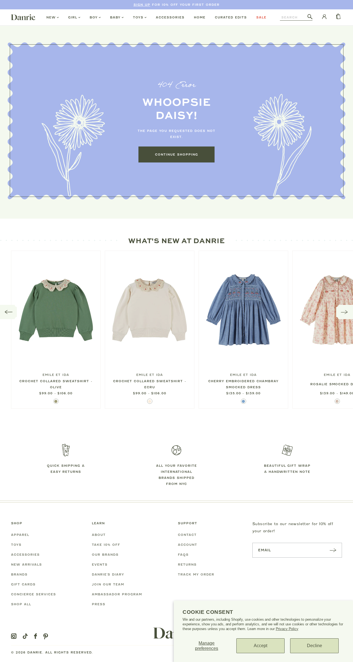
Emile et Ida (55, 375)
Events (100, 564)
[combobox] (293, 17)
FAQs (183, 555)
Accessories (170, 17)
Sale (261, 17)
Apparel (20, 535)
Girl (72, 17)
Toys (138, 17)
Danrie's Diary (108, 574)
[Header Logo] (23, 17)
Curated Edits (231, 17)
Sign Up (141, 5)
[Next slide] (344, 312)
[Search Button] (309, 17)
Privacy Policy (287, 629)
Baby (115, 17)
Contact (187, 535)
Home (199, 17)
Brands (19, 574)
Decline (314, 645)
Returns (187, 564)
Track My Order (196, 574)
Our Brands (105, 555)
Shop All (21, 604)
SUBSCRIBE (333, 550)
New (51, 17)
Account (187, 545)
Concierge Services (33, 594)
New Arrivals (26, 564)
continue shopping (176, 154)
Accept (260, 645)
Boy (94, 17)
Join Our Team (108, 584)
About (99, 535)
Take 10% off (106, 545)
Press (98, 604)
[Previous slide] (8, 312)
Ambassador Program (117, 594)
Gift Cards (23, 584)
